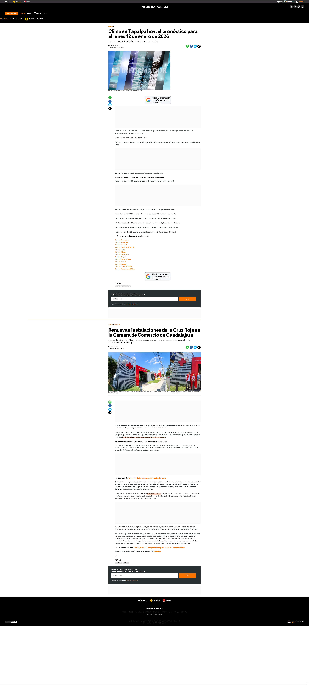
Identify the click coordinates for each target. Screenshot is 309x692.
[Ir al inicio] (24, 6)
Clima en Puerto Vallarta (123, 259)
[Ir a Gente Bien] (26, 1)
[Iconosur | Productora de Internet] (8, 620)
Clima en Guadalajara (122, 240)
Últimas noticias (11, 13)
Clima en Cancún (120, 261)
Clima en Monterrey (121, 242)
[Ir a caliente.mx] (280, 1)
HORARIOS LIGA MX (16, 18)
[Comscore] (299, 620)
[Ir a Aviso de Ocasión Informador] (7, 1)
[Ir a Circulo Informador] (16, 1)
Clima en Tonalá (120, 249)
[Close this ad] (308, 683)
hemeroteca (148, 614)
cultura (176, 611)
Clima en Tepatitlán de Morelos (125, 247)
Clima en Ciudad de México (123, 266)
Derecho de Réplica (154, 622)
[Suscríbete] (299, 1)
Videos (38, 13)
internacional (139, 611)
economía (183, 611)
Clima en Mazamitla (121, 244)
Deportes (148, 611)
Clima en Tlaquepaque (122, 254)
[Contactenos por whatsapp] (302, 6)
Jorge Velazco (114, 346)
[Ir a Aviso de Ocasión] (143, 598)
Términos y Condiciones (132, 303)
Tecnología (156, 611)
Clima (129, 285)
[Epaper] (288, 1)
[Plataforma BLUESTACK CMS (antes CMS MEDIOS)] (14, 620)
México (29, 13)
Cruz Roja (118, 562)
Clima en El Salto (120, 252)
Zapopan (125, 562)
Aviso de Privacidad (145, 622)
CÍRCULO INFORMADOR (35, 18)
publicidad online (159, 614)
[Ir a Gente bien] (167, 598)
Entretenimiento (166, 611)
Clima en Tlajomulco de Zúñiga (125, 269)
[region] (154, 688)
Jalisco (22, 13)
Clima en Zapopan (120, 264)
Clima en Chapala (120, 256)
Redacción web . (114, 45)
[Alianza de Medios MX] (291, 620)
